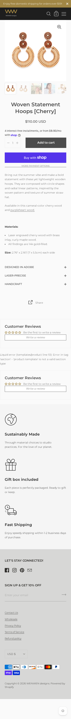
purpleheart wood (22, 209)
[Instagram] (14, 570)
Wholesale (11, 619)
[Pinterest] (22, 570)
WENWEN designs (38, 683)
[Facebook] (7, 570)
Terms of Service (14, 632)
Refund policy (13, 638)
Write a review (35, 337)
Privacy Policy (13, 625)
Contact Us (11, 612)
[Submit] (64, 596)
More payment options (36, 166)
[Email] (29, 570)
